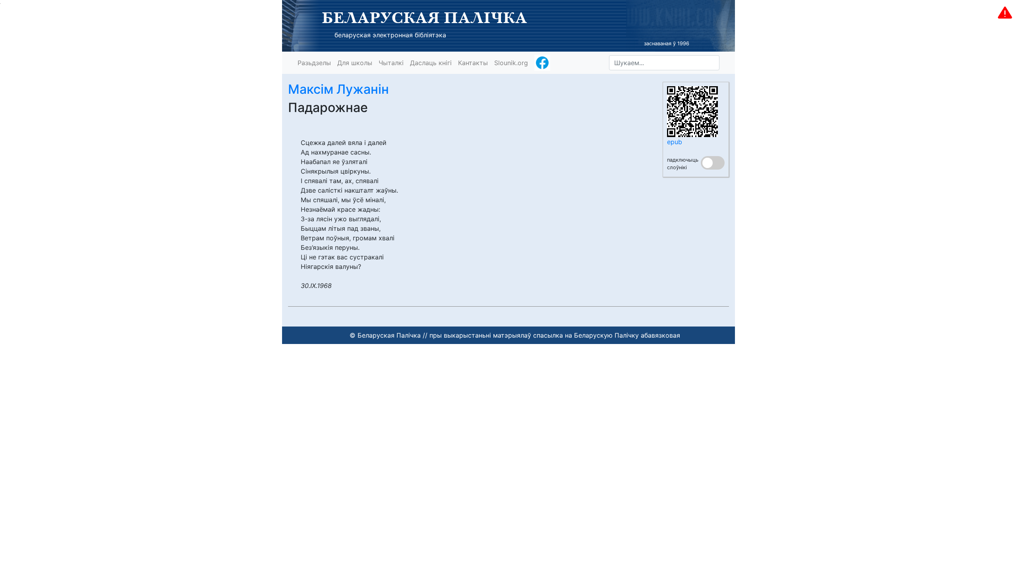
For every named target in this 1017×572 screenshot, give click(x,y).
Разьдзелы (314, 63)
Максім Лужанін (338, 89)
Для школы (354, 63)
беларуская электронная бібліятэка (390, 35)
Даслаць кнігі (431, 63)
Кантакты (473, 63)
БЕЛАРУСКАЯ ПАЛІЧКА (424, 17)
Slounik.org (511, 63)
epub (674, 142)
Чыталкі (391, 63)
